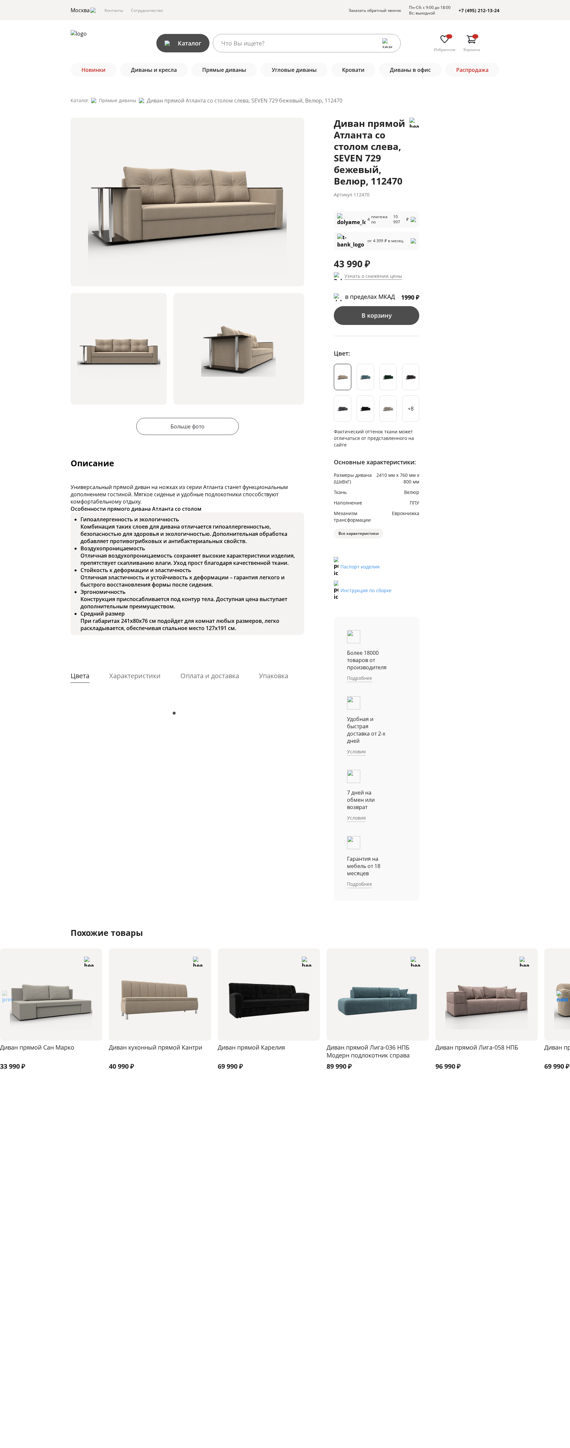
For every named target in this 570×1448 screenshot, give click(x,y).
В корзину (377, 315)
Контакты (114, 10)
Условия (356, 751)
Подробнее (359, 678)
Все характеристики (358, 533)
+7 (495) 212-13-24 (479, 10)
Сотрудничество (147, 10)
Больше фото (188, 426)
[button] (562, 999)
